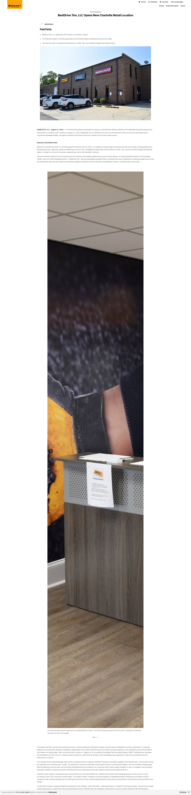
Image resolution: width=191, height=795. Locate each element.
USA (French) (53, 792)
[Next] (140, 448)
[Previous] (50, 448)
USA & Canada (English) (177, 2)
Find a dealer (165, 2)
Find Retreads (153, 2)
